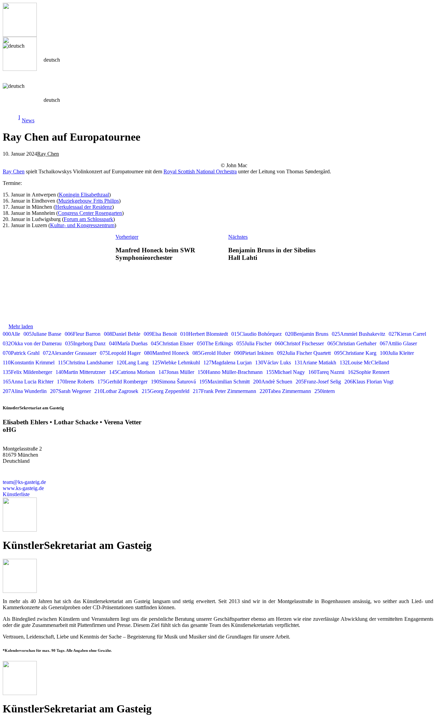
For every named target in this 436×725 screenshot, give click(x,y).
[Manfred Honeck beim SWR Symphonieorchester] (55, 251)
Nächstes (238, 237)
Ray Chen (48, 154)
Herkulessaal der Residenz (83, 207)
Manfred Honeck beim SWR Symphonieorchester (155, 254)
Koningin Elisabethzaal (84, 195)
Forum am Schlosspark (88, 219)
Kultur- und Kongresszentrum (82, 225)
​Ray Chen (14, 171)
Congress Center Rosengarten (90, 213)
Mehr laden (21, 326)
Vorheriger (126, 237)
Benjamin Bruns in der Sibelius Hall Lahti (271, 254)
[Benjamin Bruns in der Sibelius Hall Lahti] (380, 251)
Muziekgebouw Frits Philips (88, 201)
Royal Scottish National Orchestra (200, 171)
